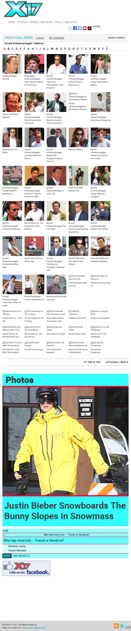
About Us (71, 22)
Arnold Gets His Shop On (101, 284)
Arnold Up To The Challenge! (99, 335)
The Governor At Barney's (53, 351)
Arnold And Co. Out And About (33, 335)
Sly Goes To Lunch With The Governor (10, 351)
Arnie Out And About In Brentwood (78, 351)
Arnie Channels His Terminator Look (55, 319)
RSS (116, 625)
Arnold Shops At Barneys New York (10, 335)
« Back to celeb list (116, 38)
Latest (40, 38)
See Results (21, 555)
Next (124, 362)
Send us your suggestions (33, 627)
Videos (34, 22)
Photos (22, 22)
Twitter (122, 625)
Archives (47, 22)
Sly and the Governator (96, 351)
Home (11, 22)
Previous (113, 362)
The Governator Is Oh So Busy (34, 319)
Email (128, 625)
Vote (7, 555)
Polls (59, 22)
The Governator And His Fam (78, 284)
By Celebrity (56, 38)
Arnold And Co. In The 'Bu (12, 319)
